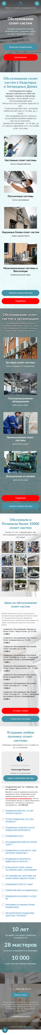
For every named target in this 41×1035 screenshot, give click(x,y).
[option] (20, 36)
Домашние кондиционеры (20, 47)
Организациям (20, 57)
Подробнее (20, 301)
